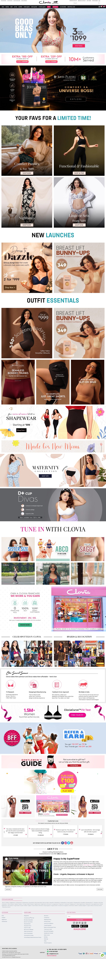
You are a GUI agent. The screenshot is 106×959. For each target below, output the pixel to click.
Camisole (66, 904)
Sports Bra (31, 902)
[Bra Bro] (53, 761)
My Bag (45, 937)
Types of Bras (90, 905)
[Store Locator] (53, 806)
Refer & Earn (47, 935)
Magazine (26, 915)
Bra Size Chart (98, 905)
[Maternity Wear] (53, 470)
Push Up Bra (70, 902)
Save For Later (27, 927)
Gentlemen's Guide (48, 933)
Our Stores (89, 0)
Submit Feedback (51, 955)
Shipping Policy (47, 919)
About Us (46, 915)
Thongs (24, 904)
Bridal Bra (57, 902)
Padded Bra (63, 902)
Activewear (18, 902)
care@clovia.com (53, 953)
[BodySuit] (26, 333)
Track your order (48, 929)
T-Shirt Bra (95, 902)
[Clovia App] (18, 806)
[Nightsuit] (26, 202)
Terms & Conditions (48, 923)
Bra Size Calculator (28, 920)
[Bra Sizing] (53, 549)
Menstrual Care (71, 6)
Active (15, 6)
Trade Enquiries (47, 925)
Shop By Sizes (27, 923)
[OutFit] (53, 300)
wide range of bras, (88, 865)
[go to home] (45, 2)
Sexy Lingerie (47, 905)
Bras (3, 6)
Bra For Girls (45, 902)
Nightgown (72, 904)
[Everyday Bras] (87, 382)
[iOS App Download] (87, 806)
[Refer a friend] (53, 738)
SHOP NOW (8, 889)
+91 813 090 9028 (53, 951)
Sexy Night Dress (95, 904)
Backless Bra (89, 902)
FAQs (45, 941)
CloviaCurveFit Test (29, 918)
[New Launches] (53, 235)
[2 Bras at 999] (26, 268)
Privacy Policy (47, 921)
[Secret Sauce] (53, 685)
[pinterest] (79, 923)
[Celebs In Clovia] (26, 650)
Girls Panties (11, 904)
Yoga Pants (16, 905)
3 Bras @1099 (34, 6)
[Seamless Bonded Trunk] (18, 382)
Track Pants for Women (37, 905)
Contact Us (46, 917)
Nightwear (12, 902)
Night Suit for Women (46, 904)
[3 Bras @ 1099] (53, 30)
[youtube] (82, 923)
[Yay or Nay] (53, 782)
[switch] (99, 0)
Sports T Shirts (23, 905)
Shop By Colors (27, 925)
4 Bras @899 (27, 6)
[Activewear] (79, 150)
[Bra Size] (18, 549)
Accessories (63, 6)
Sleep (11, 6)
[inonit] (85, 923)
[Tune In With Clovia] (53, 529)
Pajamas (61, 904)
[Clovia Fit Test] (53, 713)
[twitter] (77, 923)
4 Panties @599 (42, 6)
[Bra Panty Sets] (79, 202)
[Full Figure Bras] (53, 504)
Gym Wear (10, 905)
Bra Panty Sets (38, 902)
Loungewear (55, 904)
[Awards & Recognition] (79, 650)
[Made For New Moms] (53, 446)
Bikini (76, 905)
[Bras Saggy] (87, 549)
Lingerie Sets (54, 905)
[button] (98, 3)
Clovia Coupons (48, 943)
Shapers (20, 6)
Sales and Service (28, 931)
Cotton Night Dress (80, 904)
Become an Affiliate (82, 0)
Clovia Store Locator (29, 935)
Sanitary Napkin (82, 905)
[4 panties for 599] (26, 150)
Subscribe (79, 919)
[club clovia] (79, 929)
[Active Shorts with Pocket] (53, 382)
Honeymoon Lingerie (63, 905)
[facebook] (74, 923)
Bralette (83, 902)
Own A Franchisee (28, 933)
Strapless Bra (77, 902)
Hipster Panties (18, 904)
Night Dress (37, 904)
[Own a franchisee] (53, 609)
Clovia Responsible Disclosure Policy (32, 937)
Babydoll (88, 904)
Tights (29, 905)
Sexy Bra (52, 902)
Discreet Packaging (48, 931)
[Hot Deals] (53, 118)
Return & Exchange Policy (50, 927)
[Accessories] (79, 333)
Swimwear (71, 905)
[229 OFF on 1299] (53, 59)
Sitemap (46, 939)
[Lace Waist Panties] (79, 268)
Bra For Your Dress (28, 922)
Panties (7, 6)
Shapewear (25, 902)
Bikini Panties (30, 904)
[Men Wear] (53, 88)
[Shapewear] (53, 422)
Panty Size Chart (6, 907)
